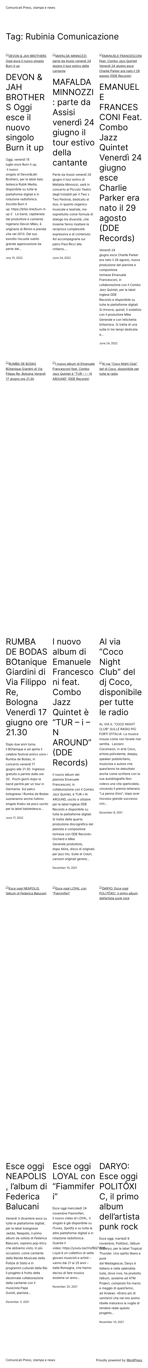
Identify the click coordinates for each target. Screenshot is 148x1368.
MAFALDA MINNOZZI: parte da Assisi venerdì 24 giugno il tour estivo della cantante (74, 122)
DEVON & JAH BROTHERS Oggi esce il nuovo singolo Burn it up (25, 112)
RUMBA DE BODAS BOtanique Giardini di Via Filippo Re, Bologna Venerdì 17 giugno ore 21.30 (27, 687)
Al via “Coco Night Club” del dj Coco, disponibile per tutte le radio (120, 677)
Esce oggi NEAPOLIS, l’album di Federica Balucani (26, 1186)
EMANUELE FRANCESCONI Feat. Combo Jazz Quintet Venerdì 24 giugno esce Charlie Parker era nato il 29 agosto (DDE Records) (120, 162)
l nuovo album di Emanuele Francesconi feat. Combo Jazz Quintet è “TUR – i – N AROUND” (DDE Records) (73, 702)
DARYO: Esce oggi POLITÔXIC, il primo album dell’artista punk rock (119, 1196)
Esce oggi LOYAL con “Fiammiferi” (74, 1181)
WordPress (134, 1360)
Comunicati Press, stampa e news (30, 7)
